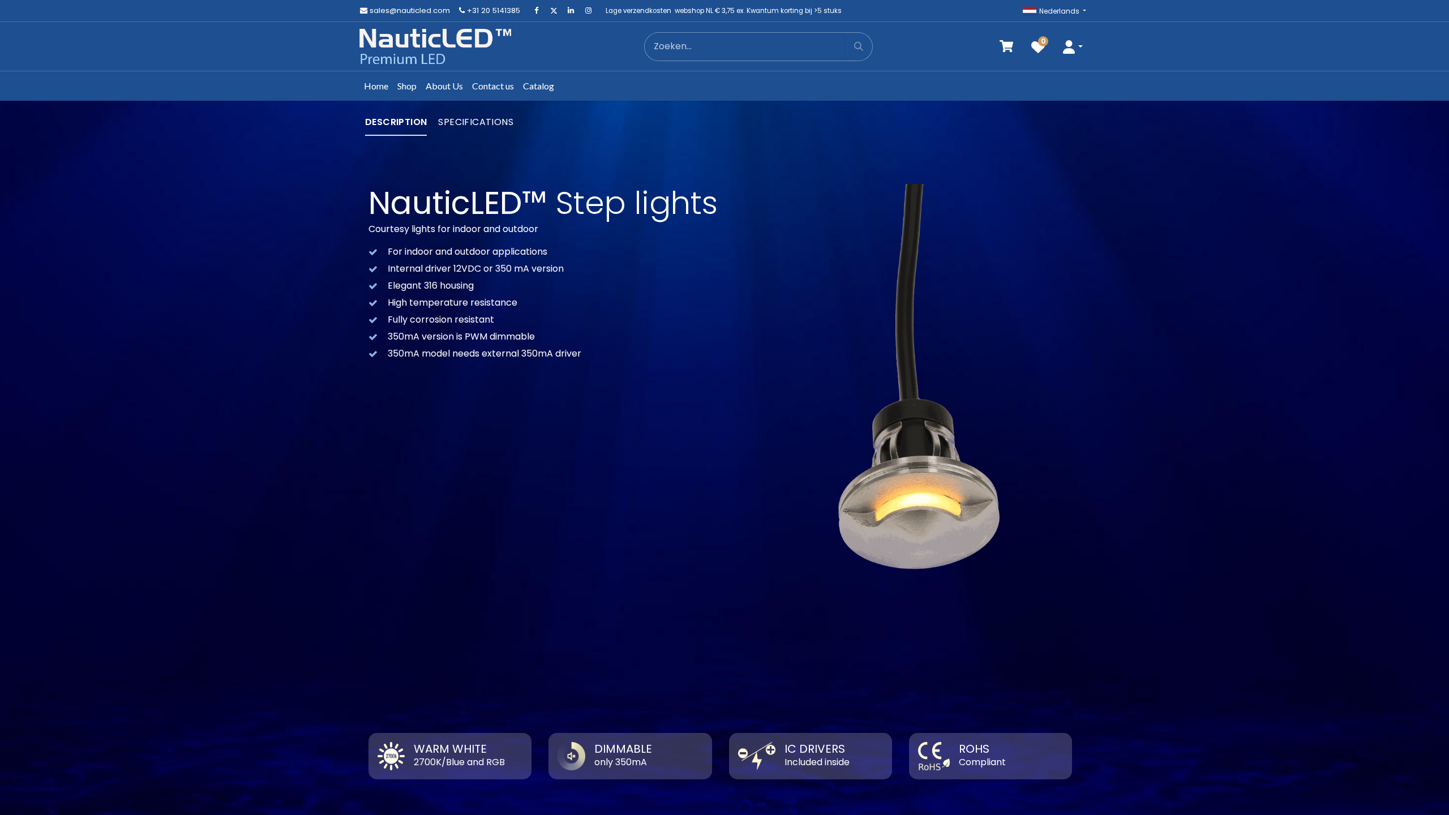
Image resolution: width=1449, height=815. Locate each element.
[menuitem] (376, 86)
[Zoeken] (859, 46)
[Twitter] (553, 10)
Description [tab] (396, 121)
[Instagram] (588, 10)
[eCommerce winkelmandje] (1006, 47)
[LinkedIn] (571, 10)
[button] (1073, 46)
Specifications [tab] (475, 121)
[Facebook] (536, 10)
